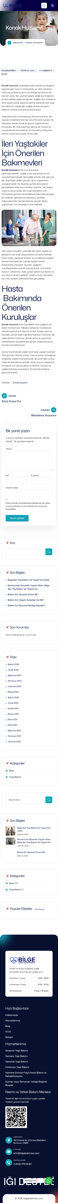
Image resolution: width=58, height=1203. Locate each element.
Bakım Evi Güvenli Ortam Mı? (23, 594)
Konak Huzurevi (20, 382)
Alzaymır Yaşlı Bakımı (16, 1050)
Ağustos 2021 (14, 730)
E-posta (35, 475)
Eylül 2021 (12, 725)
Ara (12, 542)
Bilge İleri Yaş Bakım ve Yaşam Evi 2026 (28, 579)
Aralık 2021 (13, 708)
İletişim (9, 1037)
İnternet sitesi (12, 487)
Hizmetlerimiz (12, 1020)
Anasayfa (18, 43)
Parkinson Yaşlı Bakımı (17, 1067)
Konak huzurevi (10, 170)
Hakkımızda (11, 1015)
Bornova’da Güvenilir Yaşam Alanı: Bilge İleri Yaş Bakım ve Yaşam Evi (28, 587)
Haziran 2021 (14, 741)
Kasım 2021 (13, 714)
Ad (7, 475)
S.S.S (8, 1031)
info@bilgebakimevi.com (26, 1153)
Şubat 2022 (13, 697)
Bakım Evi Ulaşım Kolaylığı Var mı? (26, 599)
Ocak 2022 (13, 703)
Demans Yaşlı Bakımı (16, 1056)
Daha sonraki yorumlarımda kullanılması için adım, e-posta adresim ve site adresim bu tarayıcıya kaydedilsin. (28, 506)
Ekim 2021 (13, 719)
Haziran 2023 (14, 686)
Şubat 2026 (13, 664)
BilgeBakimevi (9, 70)
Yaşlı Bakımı (15, 776)
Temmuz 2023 (14, 680)
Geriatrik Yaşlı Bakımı (16, 1061)
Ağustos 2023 (14, 675)
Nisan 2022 (13, 691)
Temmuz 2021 (14, 736)
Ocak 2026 (13, 669)
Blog (4, 74)
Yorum (9, 449)
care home (39, 909)
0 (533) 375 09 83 (22, 1164)
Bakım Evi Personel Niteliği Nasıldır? (26, 605)
